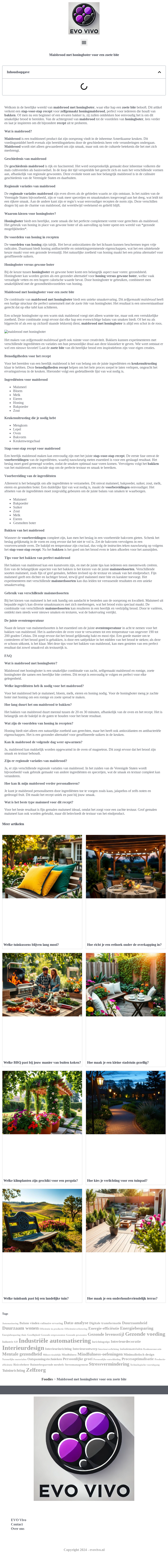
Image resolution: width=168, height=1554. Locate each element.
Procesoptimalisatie (138, 1359)
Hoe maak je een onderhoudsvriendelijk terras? (122, 1298)
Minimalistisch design (139, 1354)
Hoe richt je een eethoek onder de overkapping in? (124, 944)
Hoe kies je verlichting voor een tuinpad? (117, 1180)
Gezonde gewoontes (76, 1335)
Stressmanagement (76, 1364)
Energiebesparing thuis (14, 1335)
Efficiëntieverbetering (76, 1329)
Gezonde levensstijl (106, 1334)
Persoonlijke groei (78, 1359)
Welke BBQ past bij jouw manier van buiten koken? (42, 1062)
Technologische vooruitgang (145, 1365)
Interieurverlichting (108, 1349)
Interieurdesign (23, 1347)
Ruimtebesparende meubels (47, 1364)
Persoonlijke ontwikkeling (107, 1359)
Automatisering (10, 1323)
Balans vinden (29, 1323)
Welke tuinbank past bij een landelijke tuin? (36, 1298)
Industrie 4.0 (10, 1341)
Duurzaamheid (134, 1323)
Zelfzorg (36, 1370)
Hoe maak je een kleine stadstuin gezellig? (118, 1062)
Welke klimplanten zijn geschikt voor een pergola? (41, 1180)
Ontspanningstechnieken (44, 1359)
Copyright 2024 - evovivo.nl (84, 1550)
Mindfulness (69, 1354)
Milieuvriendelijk (52, 1355)
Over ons (17, 1528)
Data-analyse (76, 1322)
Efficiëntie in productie (52, 1329)
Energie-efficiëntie (103, 1328)
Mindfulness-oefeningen (100, 1354)
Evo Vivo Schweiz (104, 1538)
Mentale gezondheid (22, 1354)
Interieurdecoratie (126, 1341)
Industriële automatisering (55, 1340)
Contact (17, 1524)
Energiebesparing (136, 1328)
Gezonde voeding (145, 1334)
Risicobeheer (21, 1364)
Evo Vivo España (103, 1519)
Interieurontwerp (85, 1349)
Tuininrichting (13, 1370)
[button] (84, 42)
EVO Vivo (18, 1520)
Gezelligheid (33, 1335)
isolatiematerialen (131, 1349)
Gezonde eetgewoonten (53, 1335)
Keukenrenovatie (152, 1349)
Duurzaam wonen (20, 1328)
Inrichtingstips (101, 1341)
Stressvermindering (109, 1364)
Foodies (47, 1379)
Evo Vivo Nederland (106, 1529)
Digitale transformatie (105, 1323)
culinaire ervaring (51, 1323)
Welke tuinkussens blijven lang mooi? (31, 944)
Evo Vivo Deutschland (107, 1510)
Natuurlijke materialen (14, 1359)
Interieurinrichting (58, 1349)
